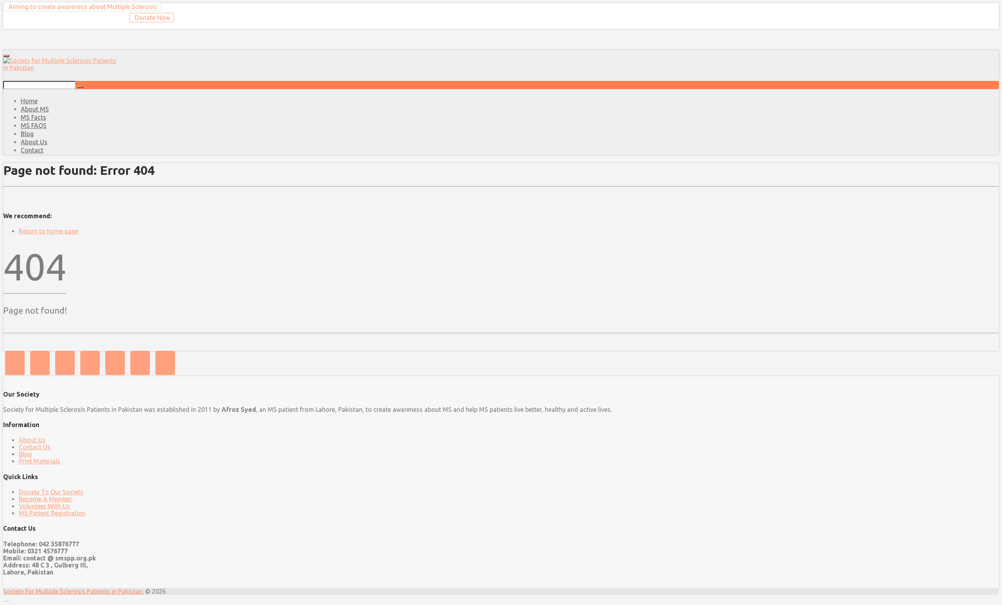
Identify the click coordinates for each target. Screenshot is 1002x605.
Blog (25, 454)
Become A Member (45, 499)
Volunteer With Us (44, 506)
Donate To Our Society (51, 491)
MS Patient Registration (52, 513)
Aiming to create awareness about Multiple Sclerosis (82, 6)
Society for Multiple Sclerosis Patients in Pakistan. (73, 591)
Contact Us (34, 447)
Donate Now (151, 17)
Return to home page (48, 231)
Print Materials (39, 461)
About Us (32, 439)
